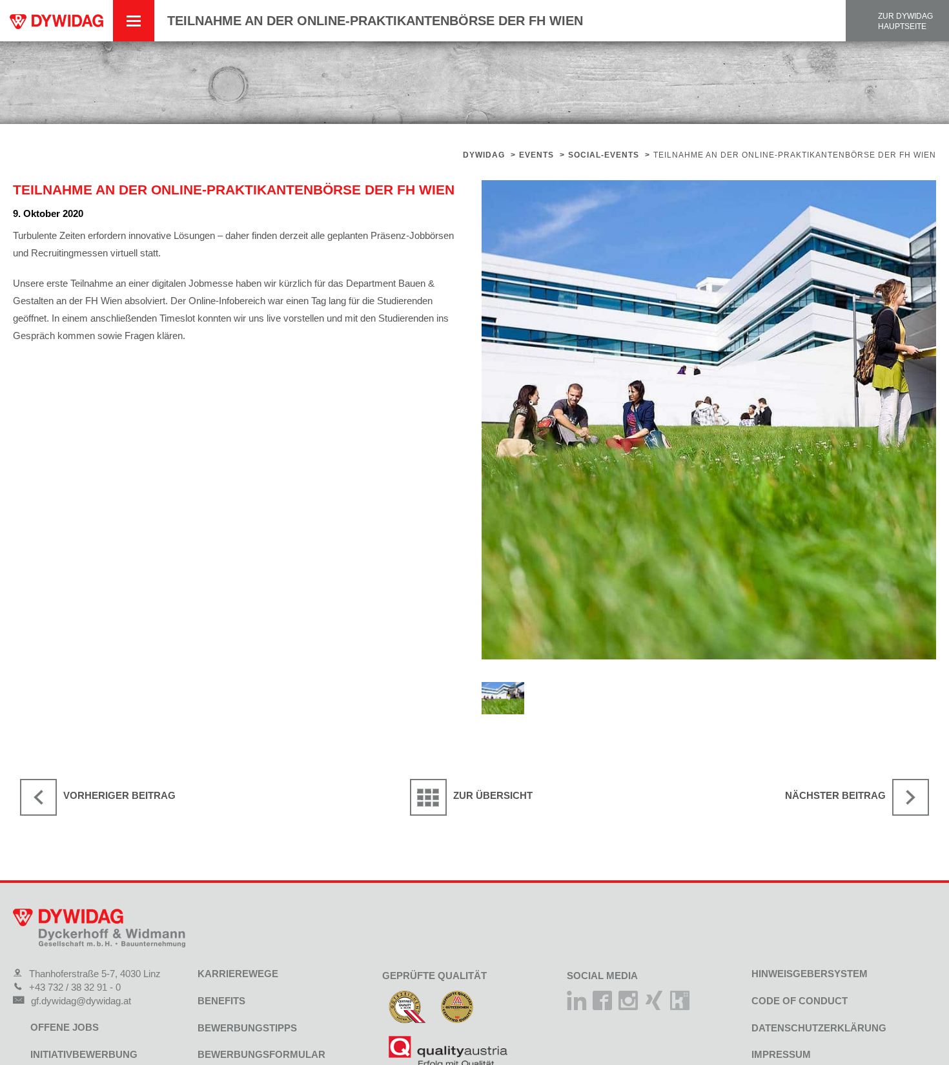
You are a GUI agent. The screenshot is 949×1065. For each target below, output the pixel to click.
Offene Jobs (64, 1027)
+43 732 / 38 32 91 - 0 (75, 987)
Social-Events (603, 155)
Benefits (221, 1000)
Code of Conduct (799, 1000)
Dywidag (484, 155)
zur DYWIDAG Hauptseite (905, 21)
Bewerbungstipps (247, 1027)
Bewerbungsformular (261, 1054)
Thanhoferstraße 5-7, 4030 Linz (95, 973)
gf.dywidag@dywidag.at (81, 1000)
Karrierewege (238, 973)
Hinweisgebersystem (809, 973)
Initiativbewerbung (84, 1054)
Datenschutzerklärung (818, 1027)
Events (536, 155)
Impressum (781, 1054)
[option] (709, 419)
